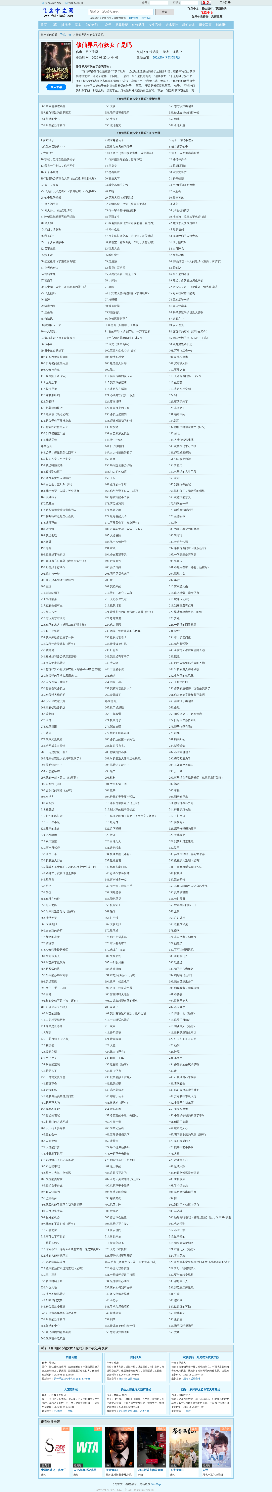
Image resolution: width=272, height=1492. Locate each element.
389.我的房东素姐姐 (181, 968)
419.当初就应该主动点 (182, 1032)
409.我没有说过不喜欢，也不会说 (125, 1013)
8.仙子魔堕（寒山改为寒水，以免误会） (130, 153)
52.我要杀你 (48, 248)
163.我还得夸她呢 (180, 484)
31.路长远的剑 (49, 204)
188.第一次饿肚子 (116, 541)
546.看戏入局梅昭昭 (117, 1306)
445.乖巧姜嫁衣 (114, 1089)
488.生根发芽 (177, 1179)
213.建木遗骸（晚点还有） (185, 592)
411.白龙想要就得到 (53, 1019)
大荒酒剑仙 (71, 1389)
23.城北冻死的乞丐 (116, 184)
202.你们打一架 (50, 573)
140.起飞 (174, 433)
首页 (43, 24)
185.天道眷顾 (113, 535)
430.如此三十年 (114, 1058)
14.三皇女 (111, 165)
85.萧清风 (47, 318)
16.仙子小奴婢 (49, 172)
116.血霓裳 (175, 382)
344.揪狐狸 (175, 873)
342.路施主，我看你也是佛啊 (58, 873)
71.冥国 (109, 286)
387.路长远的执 (50, 968)
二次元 (106, 24)
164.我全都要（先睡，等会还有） (61, 490)
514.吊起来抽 (113, 1236)
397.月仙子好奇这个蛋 (118, 988)
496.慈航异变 (113, 1198)
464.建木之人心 (178, 1128)
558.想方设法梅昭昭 (181, 106)
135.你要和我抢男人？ (54, 427)
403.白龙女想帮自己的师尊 (121, 1000)
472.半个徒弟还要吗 (117, 1147)
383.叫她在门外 (178, 956)
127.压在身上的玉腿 (117, 408)
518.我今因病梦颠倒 (181, 1242)
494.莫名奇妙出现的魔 (182, 1191)
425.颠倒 (174, 1045)
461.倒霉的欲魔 (178, 1121)
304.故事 (110, 790)
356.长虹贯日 (177, 898)
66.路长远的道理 (179, 274)
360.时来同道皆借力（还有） (58, 911)
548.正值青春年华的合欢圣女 (58, 1313)
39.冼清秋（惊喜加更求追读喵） (189, 216)
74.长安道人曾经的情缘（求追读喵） (127, 293)
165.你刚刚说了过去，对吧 (121, 490)
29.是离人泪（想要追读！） (122, 197)
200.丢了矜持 (113, 567)
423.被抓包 (47, 1045)
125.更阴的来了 (178, 401)
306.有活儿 (47, 796)
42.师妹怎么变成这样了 (183, 223)
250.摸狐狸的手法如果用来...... (59, 675)
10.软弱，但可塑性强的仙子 (58, 159)
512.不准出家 (177, 1230)
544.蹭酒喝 (175, 1300)
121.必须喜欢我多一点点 (120, 395)
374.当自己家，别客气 (182, 937)
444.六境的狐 (49, 1089)
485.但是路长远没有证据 (184, 1172)
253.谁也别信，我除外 (54, 682)
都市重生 (222, 24)
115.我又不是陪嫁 (116, 382)
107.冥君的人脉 (178, 363)
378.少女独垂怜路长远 (54, 949)
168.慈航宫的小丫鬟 (117, 497)
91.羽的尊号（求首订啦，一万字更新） (129, 331)
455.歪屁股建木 (178, 1109)
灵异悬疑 (121, 24)
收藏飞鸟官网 (75, 2)
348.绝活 (46, 886)
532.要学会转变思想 (181, 1274)
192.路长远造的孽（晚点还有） (188, 548)
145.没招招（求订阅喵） (184, 446)
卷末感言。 (112, 701)
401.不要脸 (175, 994)
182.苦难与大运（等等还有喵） (124, 529)
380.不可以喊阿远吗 (181, 949)
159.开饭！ (111, 478)
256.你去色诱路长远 (53, 688)
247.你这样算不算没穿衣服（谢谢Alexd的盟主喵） (72, 669)
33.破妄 (173, 204)
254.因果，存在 (114, 682)
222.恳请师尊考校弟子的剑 (185, 611)
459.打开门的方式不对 (54, 1121)
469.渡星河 (111, 1140)
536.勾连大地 (49, 1287)
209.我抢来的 (113, 586)
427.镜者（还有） (116, 1051)
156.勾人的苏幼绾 (116, 471)
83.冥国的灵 (112, 312)
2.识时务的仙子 (114, 140)
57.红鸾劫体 (176, 255)
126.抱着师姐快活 (52, 408)
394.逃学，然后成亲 (117, 981)
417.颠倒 (46, 1032)
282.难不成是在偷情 (53, 745)
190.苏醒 (46, 548)
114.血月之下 (49, 382)
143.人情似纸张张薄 (181, 439)
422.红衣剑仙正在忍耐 (182, 1038)
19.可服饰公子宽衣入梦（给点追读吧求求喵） (69, 178)
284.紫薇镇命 (177, 745)
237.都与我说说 (178, 643)
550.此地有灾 (113, 125)
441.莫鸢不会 (49, 1083)
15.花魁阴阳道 (178, 165)
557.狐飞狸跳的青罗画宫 (56, 112)
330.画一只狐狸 (50, 847)
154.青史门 (175, 465)
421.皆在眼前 (113, 1038)
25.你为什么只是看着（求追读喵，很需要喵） (69, 191)
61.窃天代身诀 (49, 267)
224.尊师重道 (113, 618)
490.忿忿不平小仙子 (117, 1185)
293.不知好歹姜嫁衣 (181, 764)
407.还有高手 (177, 1007)
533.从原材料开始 (52, 1281)
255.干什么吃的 (178, 682)
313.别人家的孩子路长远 (120, 809)
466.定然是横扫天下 (117, 1134)
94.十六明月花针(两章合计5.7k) (124, 337)
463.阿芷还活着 (114, 1128)
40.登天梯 (47, 223)
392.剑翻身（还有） (181, 975)
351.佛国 (46, 892)
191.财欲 (110, 548)
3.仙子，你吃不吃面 (181, 140)
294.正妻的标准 (50, 771)
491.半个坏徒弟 (178, 1185)
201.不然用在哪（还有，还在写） (189, 567)
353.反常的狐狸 (178, 892)
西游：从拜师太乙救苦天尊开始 (200, 1389)
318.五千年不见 (50, 822)
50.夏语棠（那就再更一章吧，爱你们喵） (130, 242)
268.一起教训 (113, 713)
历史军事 (205, 24)
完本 (78, 24)
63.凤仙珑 (175, 267)
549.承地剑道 (177, 125)
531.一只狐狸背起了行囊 (120, 1274)
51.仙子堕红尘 (178, 242)
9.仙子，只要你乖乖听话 (184, 153)
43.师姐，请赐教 (51, 229)
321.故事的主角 (50, 828)
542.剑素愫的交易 (52, 1300)
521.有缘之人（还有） (182, 1249)
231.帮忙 (174, 631)
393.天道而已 (49, 981)
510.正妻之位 (49, 1230)
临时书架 (133, 18)
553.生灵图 (111, 119)
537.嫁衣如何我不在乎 (118, 1287)
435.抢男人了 (49, 1070)
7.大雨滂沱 (47, 153)
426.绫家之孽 (49, 1051)
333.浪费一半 (49, 854)
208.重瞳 (46, 586)
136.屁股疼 (111, 427)
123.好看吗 (47, 401)
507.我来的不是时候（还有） (58, 1223)
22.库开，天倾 (49, 184)
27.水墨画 (175, 191)
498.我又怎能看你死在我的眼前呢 (61, 1204)
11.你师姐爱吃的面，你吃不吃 (123, 159)
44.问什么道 (112, 229)
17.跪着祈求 (112, 172)
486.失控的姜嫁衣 (52, 1179)
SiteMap (156, 1484)
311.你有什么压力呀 (181, 803)
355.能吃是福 (113, 898)
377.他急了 (175, 943)
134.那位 (174, 420)
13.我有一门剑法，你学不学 (58, 165)
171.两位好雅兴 (114, 503)
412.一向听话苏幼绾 (117, 1019)
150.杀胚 (110, 458)
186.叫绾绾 (175, 535)
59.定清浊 (111, 261)
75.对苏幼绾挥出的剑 (182, 293)
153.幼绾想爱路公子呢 (118, 465)
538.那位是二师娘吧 (181, 1287)
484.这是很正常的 (116, 1172)
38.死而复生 (112, 216)
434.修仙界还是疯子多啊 (184, 1064)
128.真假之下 (177, 408)
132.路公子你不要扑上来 (56, 420)
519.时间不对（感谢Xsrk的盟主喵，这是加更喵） (71, 1249)
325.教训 (110, 835)
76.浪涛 (45, 299)
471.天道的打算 (50, 1147)
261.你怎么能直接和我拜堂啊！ (188, 694)
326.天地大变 (177, 835)
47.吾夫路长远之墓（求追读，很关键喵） (130, 235)
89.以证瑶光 (176, 325)
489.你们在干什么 (52, 1185)
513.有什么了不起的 (53, 1236)
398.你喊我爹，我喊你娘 (184, 988)
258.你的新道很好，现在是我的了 (189, 688)
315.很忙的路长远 (52, 815)
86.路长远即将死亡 (116, 318)
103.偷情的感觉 (114, 357)
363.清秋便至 (49, 917)
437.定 (173, 1070)
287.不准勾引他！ (180, 752)
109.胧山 (110, 369)
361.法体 (110, 911)
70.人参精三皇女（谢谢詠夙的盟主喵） (65, 286)
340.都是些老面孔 (116, 866)
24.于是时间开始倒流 (182, 184)
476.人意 (174, 1153)
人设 (205, 1469)
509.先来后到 (177, 1223)
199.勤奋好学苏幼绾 (53, 567)
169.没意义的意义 (180, 497)
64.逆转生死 (48, 274)
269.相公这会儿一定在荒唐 (185, 713)
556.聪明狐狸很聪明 (117, 112)
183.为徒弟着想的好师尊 (184, 529)
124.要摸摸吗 (113, 401)
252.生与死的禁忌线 (181, 675)
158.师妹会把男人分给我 (56, 478)
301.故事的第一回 (116, 784)
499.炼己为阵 (113, 1204)
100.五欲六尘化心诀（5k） (121, 350)
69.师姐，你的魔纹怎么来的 (186, 280)
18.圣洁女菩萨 (178, 172)
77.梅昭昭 (111, 299)
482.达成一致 (177, 1166)
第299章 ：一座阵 (63, 1411)
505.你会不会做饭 (116, 1217)
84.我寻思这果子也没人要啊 (186, 312)
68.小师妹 (111, 280)
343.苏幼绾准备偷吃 (117, 873)
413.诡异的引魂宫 (180, 1019)
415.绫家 (110, 1026)
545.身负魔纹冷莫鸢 (53, 1306)
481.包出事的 (113, 1166)
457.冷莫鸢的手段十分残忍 (121, 1115)
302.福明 (174, 784)
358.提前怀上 (113, 905)
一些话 (187, 1411)
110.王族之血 (177, 369)
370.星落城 (111, 930)
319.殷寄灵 (111, 822)
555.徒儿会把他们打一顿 (184, 112)
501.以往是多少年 (52, 1211)
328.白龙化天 (113, 841)
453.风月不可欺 (50, 1109)
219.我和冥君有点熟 (181, 605)
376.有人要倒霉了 (116, 943)
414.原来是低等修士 (53, 1026)
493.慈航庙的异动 (116, 1191)
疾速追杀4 (112, 1469)
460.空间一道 (113, 1121)
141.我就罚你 (49, 439)
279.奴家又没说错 (52, 739)
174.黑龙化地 (113, 509)
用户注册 (225, 2)
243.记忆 (174, 656)
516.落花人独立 (50, 1242)
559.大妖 (110, 106)
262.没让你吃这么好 (53, 701)
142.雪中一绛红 (114, 439)
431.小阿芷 (175, 1058)
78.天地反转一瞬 (179, 299)
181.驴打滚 (47, 529)
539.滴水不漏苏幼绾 (53, 1293)
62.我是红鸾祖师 (115, 267)
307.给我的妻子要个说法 (120, 796)
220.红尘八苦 (49, 611)
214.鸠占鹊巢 (49, 599)
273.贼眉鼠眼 (49, 726)
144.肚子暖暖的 (114, 446)
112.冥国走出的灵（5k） (120, 376)
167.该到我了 (49, 497)
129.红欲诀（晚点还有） (56, 414)
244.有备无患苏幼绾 (53, 662)
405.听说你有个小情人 (54, 1007)
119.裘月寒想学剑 (180, 388)
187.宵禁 (46, 541)
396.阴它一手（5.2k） (54, 988)
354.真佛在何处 (50, 898)
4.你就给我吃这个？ (53, 146)
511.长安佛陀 (113, 1230)
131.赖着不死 (177, 414)
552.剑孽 (174, 119)
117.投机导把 (49, 388)
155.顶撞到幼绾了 (52, 471)
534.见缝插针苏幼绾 (117, 1281)
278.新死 (174, 733)
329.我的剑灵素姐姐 (181, 841)
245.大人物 (111, 662)
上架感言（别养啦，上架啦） (123, 325)
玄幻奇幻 (91, 24)
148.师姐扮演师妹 (180, 452)
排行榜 (66, 24)
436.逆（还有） (114, 1070)
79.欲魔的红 (48, 306)
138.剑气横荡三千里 (53, 433)
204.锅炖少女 (177, 573)
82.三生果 (47, 312)
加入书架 (56, 87)
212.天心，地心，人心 (118, 592)
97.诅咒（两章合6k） (118, 344)
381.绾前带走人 (50, 956)
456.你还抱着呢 (50, 1115)
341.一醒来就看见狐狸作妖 (185, 866)
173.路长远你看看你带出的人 (58, 509)
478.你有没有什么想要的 (120, 1160)
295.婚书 (110, 771)
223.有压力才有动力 (53, 618)
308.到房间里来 (178, 796)
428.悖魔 (174, 1051)
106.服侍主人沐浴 (116, 363)
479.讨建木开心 (178, 1160)
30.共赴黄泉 (176, 197)
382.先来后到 (113, 956)
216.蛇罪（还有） (180, 599)
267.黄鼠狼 (47, 713)
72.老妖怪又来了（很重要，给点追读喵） (194, 286)
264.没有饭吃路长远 (53, 707)
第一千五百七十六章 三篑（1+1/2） (72, 1378)
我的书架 (146, 18)
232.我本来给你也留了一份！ (58, 637)
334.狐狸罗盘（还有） (118, 854)
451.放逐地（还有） (117, 1102)
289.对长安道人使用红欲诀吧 (123, 758)
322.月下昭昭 (113, 828)
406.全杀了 (111, 1007)
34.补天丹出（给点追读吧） (58, 210)
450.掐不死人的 (50, 1102)
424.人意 (110, 1045)
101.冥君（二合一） (181, 350)
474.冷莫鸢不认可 (52, 1153)
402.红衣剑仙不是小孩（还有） (60, 1000)
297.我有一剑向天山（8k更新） (60, 777)
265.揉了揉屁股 (114, 707)
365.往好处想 (177, 917)
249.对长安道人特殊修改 (184, 669)
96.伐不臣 (47, 344)
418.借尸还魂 (113, 1032)
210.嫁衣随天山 (178, 586)
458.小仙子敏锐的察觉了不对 (187, 1115)
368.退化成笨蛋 (178, 924)
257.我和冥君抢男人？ (118, 688)
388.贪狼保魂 (113, 968)
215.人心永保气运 (116, 599)
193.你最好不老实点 (53, 554)
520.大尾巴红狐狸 (116, 1249)
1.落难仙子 (47, 140)
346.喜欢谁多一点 (116, 879)
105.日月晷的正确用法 (54, 363)
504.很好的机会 (50, 1217)
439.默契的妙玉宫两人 (118, 1077)
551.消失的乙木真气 (53, 125)
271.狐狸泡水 (113, 720)
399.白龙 (46, 994)
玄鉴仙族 (71, 1357)
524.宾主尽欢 (177, 1255)
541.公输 (174, 1293)
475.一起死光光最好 (117, 1153)
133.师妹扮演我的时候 (118, 420)
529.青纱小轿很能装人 (182, 1268)
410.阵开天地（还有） (182, 1013)
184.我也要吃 (49, 535)
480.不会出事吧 (50, 1166)
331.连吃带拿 (113, 847)
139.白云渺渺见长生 (117, 433)
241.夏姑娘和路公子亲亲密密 (58, 656)
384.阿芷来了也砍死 (53, 962)
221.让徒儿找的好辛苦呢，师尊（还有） (130, 611)
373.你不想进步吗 (116, 937)
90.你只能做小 (49, 331)
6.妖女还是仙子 (178, 146)
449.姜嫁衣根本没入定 (182, 1096)
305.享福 (174, 790)
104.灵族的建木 (178, 357)
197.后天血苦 (113, 560)
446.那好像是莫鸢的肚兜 (184, 1089)
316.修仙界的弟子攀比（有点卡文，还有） (131, 815)
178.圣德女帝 (177, 516)
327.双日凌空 (49, 841)
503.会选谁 (175, 1211)
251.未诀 (110, 675)
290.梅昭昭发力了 (180, 758)
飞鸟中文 (60, 13)
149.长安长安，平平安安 (56, 458)
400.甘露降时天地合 (117, 994)
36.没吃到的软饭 (179, 210)
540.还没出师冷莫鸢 (117, 1293)
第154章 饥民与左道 (129, 1378)
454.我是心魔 (113, 1109)
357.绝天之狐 (49, 905)
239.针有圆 (111, 650)
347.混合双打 (177, 879)
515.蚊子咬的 (177, 1236)
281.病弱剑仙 (177, 739)
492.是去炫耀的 (50, 1191)
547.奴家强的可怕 (180, 1306)
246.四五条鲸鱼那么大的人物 (187, 662)
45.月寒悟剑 (176, 229)
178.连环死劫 (49, 522)
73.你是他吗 (48, 293)
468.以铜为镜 (49, 1140)
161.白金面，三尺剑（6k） (57, 484)
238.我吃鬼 (47, 650)
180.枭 (173, 522)
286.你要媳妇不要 (116, 752)
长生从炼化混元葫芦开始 (136, 1389)
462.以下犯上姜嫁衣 (53, 1128)
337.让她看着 (113, 860)
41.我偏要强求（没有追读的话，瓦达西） (130, 223)
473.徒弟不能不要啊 (181, 1147)
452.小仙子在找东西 (181, 1102)
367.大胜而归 (113, 924)
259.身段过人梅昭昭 (53, 694)
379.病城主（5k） (116, 949)
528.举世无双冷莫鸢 (117, 1268)
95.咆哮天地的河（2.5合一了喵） (189, 337)
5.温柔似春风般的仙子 (118, 146)
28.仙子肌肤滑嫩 (51, 197)
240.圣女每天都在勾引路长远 (187, 650)
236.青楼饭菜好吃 (116, 643)
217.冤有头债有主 (52, 605)
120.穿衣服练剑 (50, 395)
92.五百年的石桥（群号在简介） (189, 331)
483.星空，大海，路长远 (56, 1172)
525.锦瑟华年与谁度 (53, 1262)
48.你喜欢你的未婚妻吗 (183, 235)
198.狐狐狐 (175, 560)
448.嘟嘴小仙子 (114, 1096)
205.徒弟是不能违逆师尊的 (57, 580)
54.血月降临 (176, 248)
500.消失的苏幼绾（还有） (185, 1204)
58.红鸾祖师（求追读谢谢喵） (59, 261)
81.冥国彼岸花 (178, 306)
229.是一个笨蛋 (50, 631)
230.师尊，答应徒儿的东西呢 (123, 631)
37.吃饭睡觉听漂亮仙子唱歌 (58, 216)
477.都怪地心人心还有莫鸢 (57, 1160)
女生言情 (155, 24)
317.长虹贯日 (177, 815)
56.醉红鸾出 (112, 255)
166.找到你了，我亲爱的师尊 (187, 490)
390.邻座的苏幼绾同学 (54, 975)
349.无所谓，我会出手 (118, 886)
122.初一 (174, 395)
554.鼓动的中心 (50, 119)
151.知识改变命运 (180, 458)
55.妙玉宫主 (48, 255)
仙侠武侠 (138, 24)
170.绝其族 (47, 503)
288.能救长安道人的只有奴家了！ (61, 758)
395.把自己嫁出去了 (181, 981)
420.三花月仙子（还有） (56, 1038)
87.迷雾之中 (176, 318)
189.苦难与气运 (178, 541)
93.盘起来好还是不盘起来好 (58, 337)
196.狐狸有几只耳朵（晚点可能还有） (64, 560)
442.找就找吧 (113, 1083)
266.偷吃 (174, 707)
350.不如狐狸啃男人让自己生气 (188, 886)
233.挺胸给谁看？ (116, 637)
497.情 (173, 1198)
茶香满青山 (177, 1469)
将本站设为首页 (53, 2)
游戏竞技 (171, 24)
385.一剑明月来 (114, 962)
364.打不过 (111, 917)
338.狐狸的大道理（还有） (185, 860)
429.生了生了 (49, 1058)
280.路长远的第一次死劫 (120, 739)
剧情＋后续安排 (191, 1378)
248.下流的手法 (114, 669)
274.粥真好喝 (113, 726)
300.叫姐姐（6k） (52, 784)
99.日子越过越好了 (52, 350)
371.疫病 (174, 930)
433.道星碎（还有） (117, 1064)
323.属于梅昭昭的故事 (182, 828)
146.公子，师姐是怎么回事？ (58, 452)
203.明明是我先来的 (117, 573)
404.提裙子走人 (178, 1000)
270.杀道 (46, 720)
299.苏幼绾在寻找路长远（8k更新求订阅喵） (196, 777)
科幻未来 (188, 24)
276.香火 (46, 733)
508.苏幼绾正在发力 (117, 1223)
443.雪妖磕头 (177, 1083)
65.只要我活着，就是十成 (120, 274)
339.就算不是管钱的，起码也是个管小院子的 (68, 866)
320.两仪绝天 (177, 822)
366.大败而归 (49, 924)
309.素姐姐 (47, 803)
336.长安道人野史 (52, 860)
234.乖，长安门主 (180, 637)
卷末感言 (46, 446)
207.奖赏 (174, 580)
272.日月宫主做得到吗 (182, 720)
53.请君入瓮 (112, 248)
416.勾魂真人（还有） (182, 1026)
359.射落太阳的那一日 (182, 905)
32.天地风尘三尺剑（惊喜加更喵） (126, 204)
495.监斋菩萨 (49, 1198)
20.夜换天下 (112, 178)
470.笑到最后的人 (180, 1140)
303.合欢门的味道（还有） (57, 790)
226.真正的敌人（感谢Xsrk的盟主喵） (64, 624)
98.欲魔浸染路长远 (180, 344)
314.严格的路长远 (180, 809)
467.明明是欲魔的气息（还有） (188, 1134)
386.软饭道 (175, 962)
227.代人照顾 (113, 624)
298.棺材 (110, 777)
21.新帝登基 (176, 178)
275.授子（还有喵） (181, 726)
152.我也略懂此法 (52, 465)
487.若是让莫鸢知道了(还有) (122, 1179)
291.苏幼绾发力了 (52, 764)
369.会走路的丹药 (52, 930)
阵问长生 (136, 1357)
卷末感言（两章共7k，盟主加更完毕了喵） (131, 1262)
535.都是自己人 (178, 1281)
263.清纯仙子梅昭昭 (181, 701)
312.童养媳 (47, 809)
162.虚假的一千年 (116, 484)
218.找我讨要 (113, 605)
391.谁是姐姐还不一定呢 (120, 975)
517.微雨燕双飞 (114, 1242)
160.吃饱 (174, 478)
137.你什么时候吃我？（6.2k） (188, 427)
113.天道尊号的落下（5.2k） (186, 376)
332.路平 (174, 847)
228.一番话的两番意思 (182, 624)
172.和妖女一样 (178, 503)
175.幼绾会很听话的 (181, 509)
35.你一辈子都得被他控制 (120, 210)
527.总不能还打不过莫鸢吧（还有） (63, 1268)
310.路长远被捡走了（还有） (123, 803)
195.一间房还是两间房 (182, 554)
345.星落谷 (47, 879)
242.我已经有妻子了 (117, 656)
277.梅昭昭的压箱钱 (117, 733)
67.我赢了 (47, 280)
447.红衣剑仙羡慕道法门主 (57, 1096)
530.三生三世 (49, 1274)
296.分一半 (175, 771)
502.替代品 (111, 1211)
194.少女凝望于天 (116, 554)
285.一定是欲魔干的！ (54, 752)
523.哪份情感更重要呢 (118, 1255)
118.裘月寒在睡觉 (116, 388)
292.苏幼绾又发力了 (117, 764)
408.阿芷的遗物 (50, 1013)
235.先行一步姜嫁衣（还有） (58, 643)
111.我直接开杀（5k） (54, 376)
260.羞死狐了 (113, 694)
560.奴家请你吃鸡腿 (166, 57)
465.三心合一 (49, 1134)
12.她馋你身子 (178, 159)
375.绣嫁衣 (47, 943)
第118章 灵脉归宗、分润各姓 (134, 1411)
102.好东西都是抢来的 (54, 357)
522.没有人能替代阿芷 (54, 1255)
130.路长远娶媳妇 (116, 414)
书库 (54, 24)
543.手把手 (111, 1300)
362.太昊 (174, 911)
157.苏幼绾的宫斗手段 (182, 471)
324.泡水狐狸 (49, 835)
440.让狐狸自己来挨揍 (182, 1077)
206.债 (109, 580)
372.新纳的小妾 (50, 937)
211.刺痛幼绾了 (50, 592)
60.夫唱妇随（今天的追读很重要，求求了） (196, 261)
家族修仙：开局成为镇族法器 (201, 1357)
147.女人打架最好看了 (118, 452)
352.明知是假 (113, 892)
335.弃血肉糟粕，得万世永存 (187, 854)
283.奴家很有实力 (116, 745)
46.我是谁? (47, 235)
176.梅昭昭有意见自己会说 (57, 516)
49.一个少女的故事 (52, 242)
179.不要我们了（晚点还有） (123, 522)
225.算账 (174, 618)
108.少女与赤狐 (50, 369)
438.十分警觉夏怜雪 (53, 1077)
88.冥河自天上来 (51, 325)
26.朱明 (109, 191)
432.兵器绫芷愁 (50, 1064)
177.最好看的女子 (116, 516)
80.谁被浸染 (112, 306)
